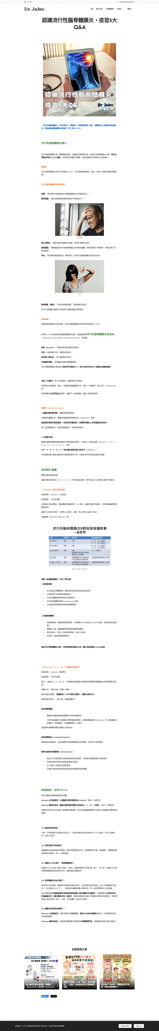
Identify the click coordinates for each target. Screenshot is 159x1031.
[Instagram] (28, 1)
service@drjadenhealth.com (127, 2)
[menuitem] (92, 9)
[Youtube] (30, 1)
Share (46, 996)
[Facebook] (25, 1)
